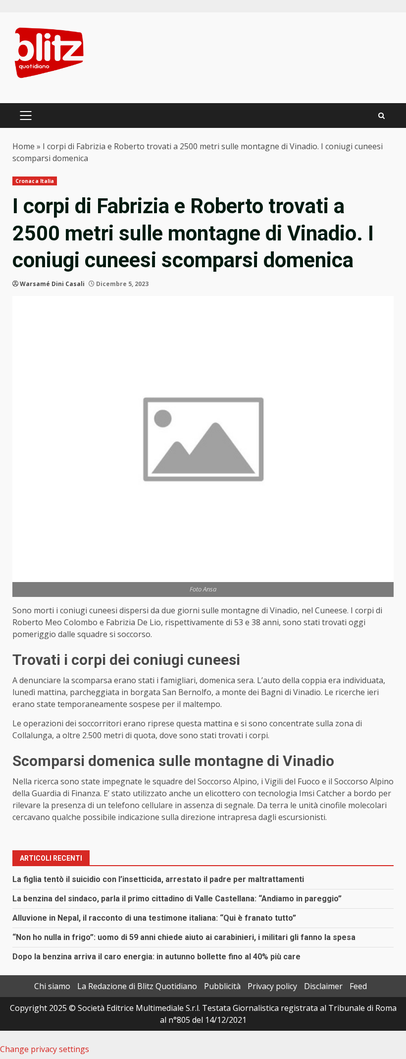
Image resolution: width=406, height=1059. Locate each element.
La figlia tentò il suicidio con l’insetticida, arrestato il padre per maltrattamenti (158, 879)
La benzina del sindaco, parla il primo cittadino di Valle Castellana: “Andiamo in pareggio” (177, 898)
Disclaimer (323, 986)
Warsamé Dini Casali (52, 284)
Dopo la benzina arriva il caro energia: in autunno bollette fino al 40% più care (156, 956)
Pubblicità (222, 986)
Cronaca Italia (34, 180)
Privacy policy (272, 986)
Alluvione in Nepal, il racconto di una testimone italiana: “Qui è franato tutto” (154, 918)
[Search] (381, 115)
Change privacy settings (44, 1049)
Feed (358, 986)
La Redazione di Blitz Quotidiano (137, 986)
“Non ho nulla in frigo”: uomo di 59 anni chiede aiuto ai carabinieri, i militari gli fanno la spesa (183, 937)
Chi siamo (52, 986)
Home (23, 146)
